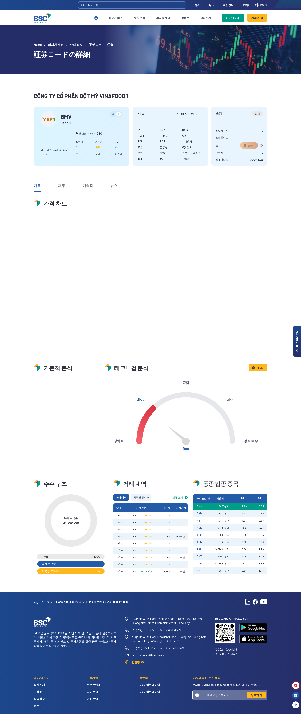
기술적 (88, 185)
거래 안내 (93, 698)
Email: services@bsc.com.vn (148, 655)
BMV (199, 506)
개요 (37, 185)
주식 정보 (76, 45)
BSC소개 (205, 17)
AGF (199, 534)
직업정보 (39, 698)
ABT (199, 520)
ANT (199, 556)
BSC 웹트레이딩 (150, 684)
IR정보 (185, 17)
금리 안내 (93, 691)
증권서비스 (116, 17)
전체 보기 (178, 497)
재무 (61, 185)
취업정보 (228, 5)
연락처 (246, 5)
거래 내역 (121, 497)
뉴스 (211, 5)
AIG (199, 549)
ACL (199, 527)
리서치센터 (163, 17)
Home (38, 45)
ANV (199, 563)
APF (199, 570)
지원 (197, 5)
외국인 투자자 (141, 497)
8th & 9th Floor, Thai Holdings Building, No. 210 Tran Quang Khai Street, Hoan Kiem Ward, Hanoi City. (167, 621)
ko (262, 5)
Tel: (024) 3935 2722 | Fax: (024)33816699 (157, 630)
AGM (200, 542)
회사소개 (39, 684)
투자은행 (139, 17)
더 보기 (260, 367)
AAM (199, 513)
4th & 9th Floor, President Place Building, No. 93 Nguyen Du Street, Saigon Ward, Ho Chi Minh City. (169, 639)
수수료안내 (94, 684)
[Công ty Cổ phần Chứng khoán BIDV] (42, 18)
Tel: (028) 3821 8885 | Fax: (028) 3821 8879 (158, 648)
